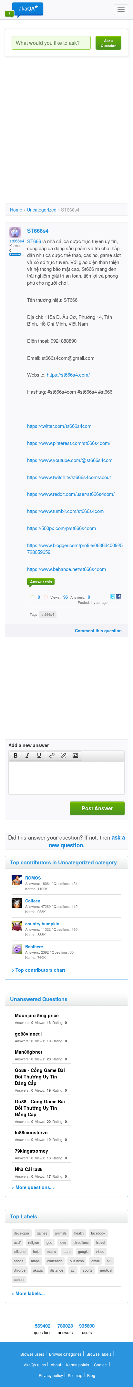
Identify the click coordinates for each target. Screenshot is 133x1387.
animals (61, 1232)
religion (33, 1242)
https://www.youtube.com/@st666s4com (70, 460)
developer (21, 1232)
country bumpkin (42, 923)
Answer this (41, 582)
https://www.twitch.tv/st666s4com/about (69, 477)
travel (100, 1242)
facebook (98, 1232)
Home (16, 209)
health (79, 1232)
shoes (19, 1260)
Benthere (34, 946)
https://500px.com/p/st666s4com (61, 528)
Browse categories (65, 1354)
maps (35, 1260)
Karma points (77, 1364)
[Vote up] (32, 596)
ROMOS (33, 878)
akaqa (38, 1270)
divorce (20, 1270)
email (95, 1260)
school (19, 1279)
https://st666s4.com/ (68, 374)
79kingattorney (31, 1150)
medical (106, 1270)
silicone (20, 1251)
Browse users (32, 1354)
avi (73, 1270)
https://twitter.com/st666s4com (59, 425)
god (49, 1242)
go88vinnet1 (28, 1033)
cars (67, 1251)
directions (81, 1242)
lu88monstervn (31, 1132)
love (63, 1242)
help (36, 1251)
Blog (91, 1375)
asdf (17, 1242)
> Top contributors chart (38, 970)
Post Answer (97, 808)
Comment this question (98, 630)
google (83, 1251)
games (42, 1232)
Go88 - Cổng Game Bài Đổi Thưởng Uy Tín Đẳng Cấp (40, 1076)
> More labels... (28, 1293)
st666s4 (48, 614)
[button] (16, 756)
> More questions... (33, 1187)
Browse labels (99, 1354)
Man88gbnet (28, 1051)
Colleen (32, 901)
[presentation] (16, 756)
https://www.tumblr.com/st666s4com (65, 510)
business (77, 1260)
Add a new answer (28, 745)
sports (88, 1270)
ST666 (34, 241)
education (54, 1260)
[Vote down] (45, 596)
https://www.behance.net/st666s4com (66, 569)
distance (56, 1270)
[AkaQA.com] (24, 10)
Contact (100, 1364)
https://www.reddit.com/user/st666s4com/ (71, 493)
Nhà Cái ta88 (29, 1169)
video (100, 1251)
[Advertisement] (66, 135)
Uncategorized (41, 209)
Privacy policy (51, 1375)
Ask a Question (109, 43)
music (51, 1251)
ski (109, 1260)
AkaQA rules (35, 1364)
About (56, 1364)
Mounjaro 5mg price (37, 1015)
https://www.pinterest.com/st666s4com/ (68, 442)
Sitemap (75, 1375)
